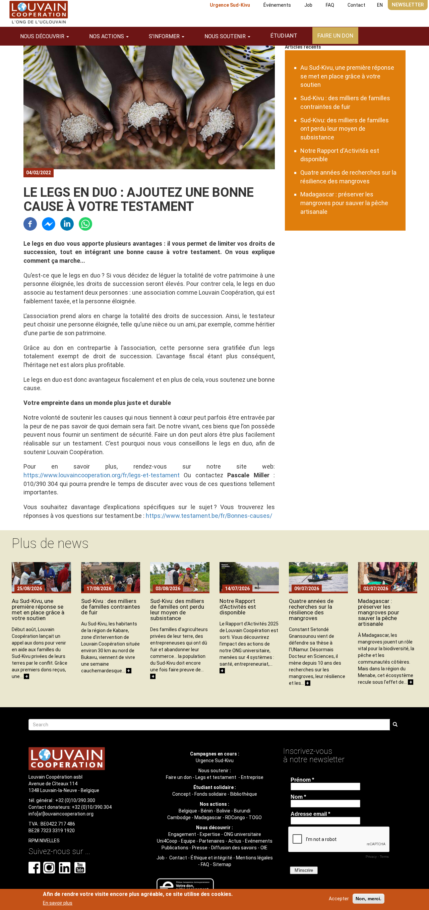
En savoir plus (57, 903)
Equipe (188, 841)
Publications (175, 847)
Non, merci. (368, 898)
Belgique (188, 810)
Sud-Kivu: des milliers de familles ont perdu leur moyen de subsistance (344, 129)
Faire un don (335, 35)
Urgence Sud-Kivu (230, 5)
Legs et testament (216, 777)
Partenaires (212, 841)
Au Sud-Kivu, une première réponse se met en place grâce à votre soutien (347, 76)
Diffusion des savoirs (234, 847)
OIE (263, 847)
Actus (234, 841)
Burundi (242, 810)
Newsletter (408, 5)
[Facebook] (30, 223)
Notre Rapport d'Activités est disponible (238, 607)
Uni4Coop (167, 841)
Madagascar (208, 817)
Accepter (339, 898)
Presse (199, 847)
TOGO (255, 817)
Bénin (207, 810)
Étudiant (283, 35)
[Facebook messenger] (48, 223)
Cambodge (179, 817)
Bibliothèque (243, 794)
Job (308, 5)
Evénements (258, 841)
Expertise (210, 834)
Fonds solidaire (210, 794)
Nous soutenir (213, 770)
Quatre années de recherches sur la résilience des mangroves (311, 609)
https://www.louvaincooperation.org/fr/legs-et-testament (101, 475)
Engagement (182, 834)
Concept (181, 794)
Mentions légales (254, 857)
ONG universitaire (242, 834)
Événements (277, 5)
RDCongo (235, 817)
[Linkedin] (67, 223)
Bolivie (223, 810)
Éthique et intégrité (211, 857)
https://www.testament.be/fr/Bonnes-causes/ (209, 515)
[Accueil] (38, 12)
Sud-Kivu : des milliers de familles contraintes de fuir (110, 607)
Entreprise (252, 777)
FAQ (330, 5)
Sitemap (222, 864)
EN (380, 5)
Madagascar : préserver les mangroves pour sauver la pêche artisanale (344, 203)
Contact (356, 5)
